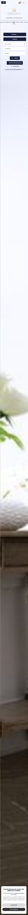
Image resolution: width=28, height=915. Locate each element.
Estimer (15, 39)
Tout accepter (14, 909)
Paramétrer (13, 905)
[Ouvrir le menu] (3, 2)
